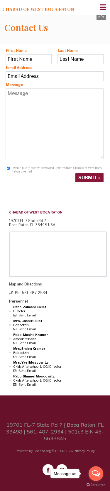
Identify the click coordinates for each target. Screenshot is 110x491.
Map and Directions (25, 284)
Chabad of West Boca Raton (38, 9)
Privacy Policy (84, 451)
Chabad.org (42, 451)
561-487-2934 (34, 292)
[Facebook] (48, 469)
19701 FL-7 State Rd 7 (27, 221)
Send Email (27, 315)
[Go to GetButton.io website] (96, 485)
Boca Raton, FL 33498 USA (32, 225)
